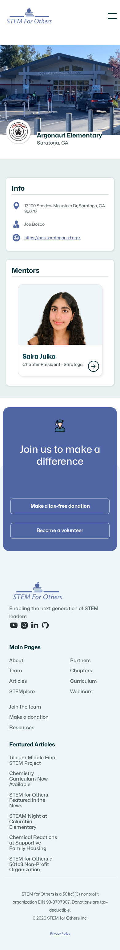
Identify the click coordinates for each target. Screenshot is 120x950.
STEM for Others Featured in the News (28, 801)
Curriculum (83, 681)
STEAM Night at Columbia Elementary (28, 822)
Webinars (81, 691)
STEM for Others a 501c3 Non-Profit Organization (31, 864)
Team (15, 670)
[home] (29, 16)
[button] (112, 16)
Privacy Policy (60, 933)
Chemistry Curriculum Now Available (28, 779)
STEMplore (22, 691)
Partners (80, 660)
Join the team (25, 707)
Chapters (81, 670)
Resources (21, 727)
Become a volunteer (60, 530)
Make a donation (29, 717)
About (16, 660)
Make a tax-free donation (60, 506)
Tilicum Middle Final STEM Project (33, 760)
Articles (18, 681)
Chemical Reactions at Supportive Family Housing (33, 843)
